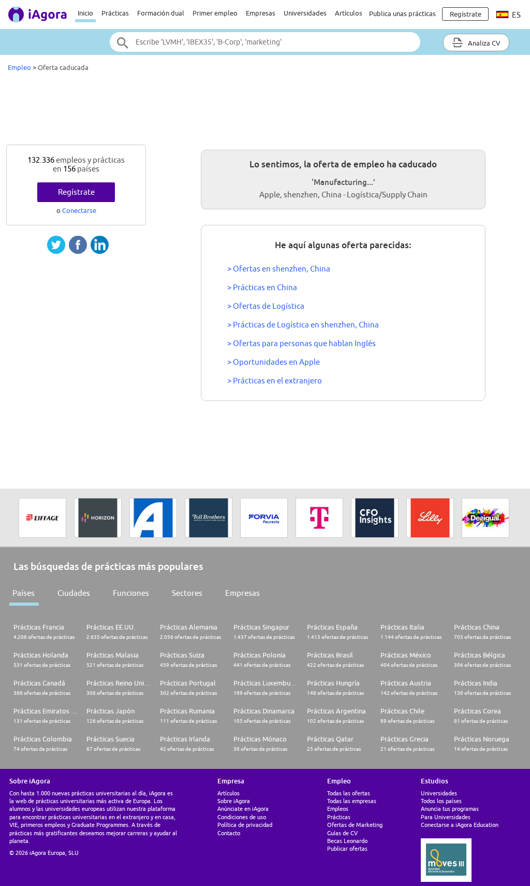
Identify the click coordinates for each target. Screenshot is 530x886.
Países (23, 593)
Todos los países (441, 800)
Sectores (187, 593)
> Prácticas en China (262, 287)
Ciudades (73, 593)
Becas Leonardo (347, 840)
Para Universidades (445, 816)
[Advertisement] (265, 111)
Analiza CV (483, 43)
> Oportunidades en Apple (273, 362)
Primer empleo (215, 13)
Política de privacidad (244, 824)
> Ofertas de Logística (265, 306)
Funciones (131, 593)
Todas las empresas (351, 800)
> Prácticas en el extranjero (274, 380)
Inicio (85, 13)
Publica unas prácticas (402, 13)
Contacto (228, 833)
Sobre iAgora (233, 800)
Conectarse (79, 210)
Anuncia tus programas (450, 808)
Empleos (337, 808)
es (515, 14)
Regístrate (76, 192)
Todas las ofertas (348, 793)
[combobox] (265, 42)
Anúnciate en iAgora (243, 808)
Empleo (19, 67)
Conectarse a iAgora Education (459, 824)
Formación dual (160, 13)
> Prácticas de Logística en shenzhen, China (303, 324)
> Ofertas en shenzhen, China (278, 268)
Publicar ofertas (347, 848)
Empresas (260, 13)
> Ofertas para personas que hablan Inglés (301, 343)
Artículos (348, 13)
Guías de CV (342, 833)
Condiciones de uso (241, 816)
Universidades (305, 13)
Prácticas (115, 13)
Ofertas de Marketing (354, 824)
